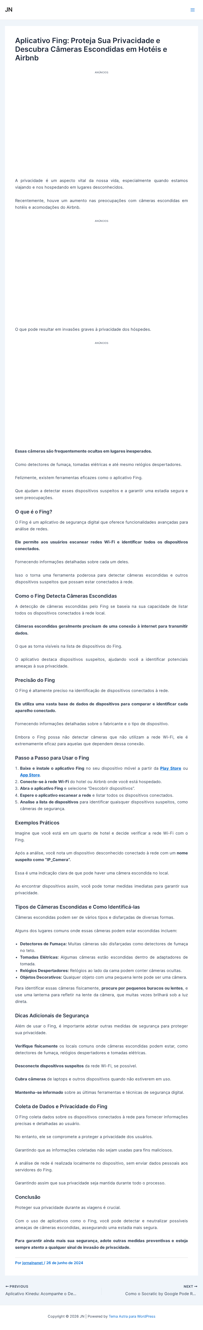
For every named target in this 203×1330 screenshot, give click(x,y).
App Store (30, 774)
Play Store (170, 768)
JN (9, 9)
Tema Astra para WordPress (132, 1316)
